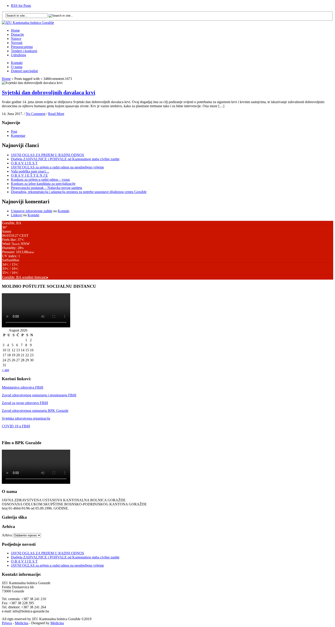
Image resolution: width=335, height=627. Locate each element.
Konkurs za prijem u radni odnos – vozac (40, 179)
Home (15, 30)
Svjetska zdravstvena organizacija (26, 418)
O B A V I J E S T (24, 163)
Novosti (16, 43)
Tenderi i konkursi (24, 51)
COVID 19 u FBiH (16, 426)
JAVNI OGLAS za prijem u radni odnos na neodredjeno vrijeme (57, 167)
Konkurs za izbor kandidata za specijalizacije (43, 184)
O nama (16, 67)
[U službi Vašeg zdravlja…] (28, 23)
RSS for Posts (21, 6)
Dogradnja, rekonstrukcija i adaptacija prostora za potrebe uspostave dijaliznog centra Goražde (79, 192)
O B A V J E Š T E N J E (29, 175)
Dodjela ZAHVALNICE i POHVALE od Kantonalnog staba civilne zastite (65, 159)
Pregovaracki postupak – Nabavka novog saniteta (46, 188)
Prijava (7, 623)
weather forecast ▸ (25, 277)
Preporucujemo (22, 47)
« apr (5, 370)
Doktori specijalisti (24, 71)
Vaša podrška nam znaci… (30, 171)
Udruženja (18, 55)
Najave (16, 39)
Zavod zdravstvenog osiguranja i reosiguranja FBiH (39, 395)
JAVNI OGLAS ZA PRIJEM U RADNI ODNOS (47, 155)
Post (14, 131)
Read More (56, 114)
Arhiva (7, 535)
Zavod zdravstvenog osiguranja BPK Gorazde (35, 411)
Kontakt (17, 63)
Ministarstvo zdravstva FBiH (22, 387)
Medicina (21, 623)
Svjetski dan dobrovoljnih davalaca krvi (48, 92)
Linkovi (16, 215)
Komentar (18, 136)
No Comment (35, 114)
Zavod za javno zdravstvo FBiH (25, 403)
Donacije (17, 34)
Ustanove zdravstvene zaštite (31, 211)
